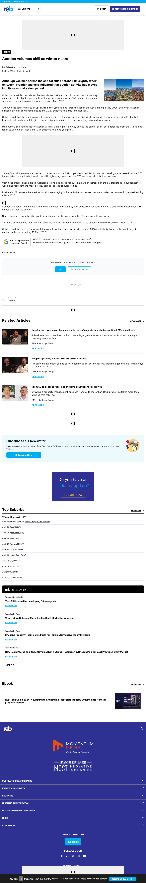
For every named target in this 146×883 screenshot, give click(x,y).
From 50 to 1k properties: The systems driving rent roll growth (67, 386)
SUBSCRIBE (73, 842)
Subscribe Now (23, 455)
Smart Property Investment (37, 521)
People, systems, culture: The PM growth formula (59, 358)
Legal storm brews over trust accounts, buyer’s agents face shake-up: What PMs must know (83, 330)
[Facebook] (61, 856)
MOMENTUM (20, 1)
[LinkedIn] (67, 856)
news (12, 300)
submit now (73, 495)
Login (103, 8)
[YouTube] (84, 856)
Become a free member (124, 8)
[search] (141, 728)
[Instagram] (78, 856)
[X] (73, 856)
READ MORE (38, 348)
